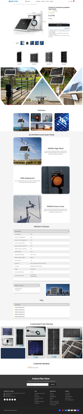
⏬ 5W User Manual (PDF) (19, 307)
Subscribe (53, 384)
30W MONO (64, 64)
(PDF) (23, 309)
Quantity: (50, 18)
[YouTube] (12, 399)
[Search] (69, 1)
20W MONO (49, 64)
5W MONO (19, 64)
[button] (13, 43)
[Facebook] (5, 399)
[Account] (71, 1)
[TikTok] (10, 399)
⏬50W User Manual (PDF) (20, 316)
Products (18, 4)
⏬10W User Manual (18, 309)
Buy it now (67, 28)
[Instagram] (7, 399)
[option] (29, 23)
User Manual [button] (17, 304)
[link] (41, 86)
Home (14, 4)
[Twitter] (15, 399)
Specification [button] (18, 231)
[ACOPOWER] (19, 57)
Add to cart (59, 25)
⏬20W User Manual (18, 312)
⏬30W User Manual (18, 314)
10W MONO (34, 64)
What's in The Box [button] (19, 285)
